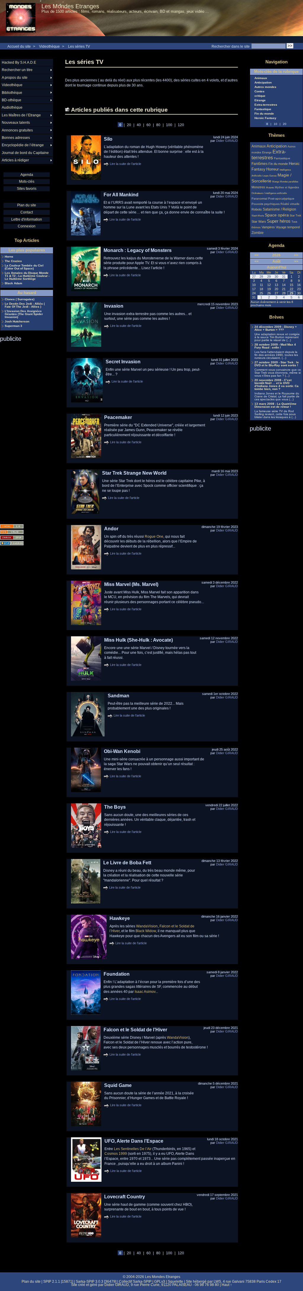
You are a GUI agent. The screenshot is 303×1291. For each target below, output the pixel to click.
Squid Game (118, 1085)
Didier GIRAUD (227, 140)
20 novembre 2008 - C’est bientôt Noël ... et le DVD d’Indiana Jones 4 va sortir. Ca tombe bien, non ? (276, 385)
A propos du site (15, 78)
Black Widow (146, 931)
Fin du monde (264, 113)
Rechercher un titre (17, 70)
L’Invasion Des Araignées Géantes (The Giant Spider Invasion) (24, 314)
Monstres (258, 187)
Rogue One (154, 536)
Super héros (279, 221)
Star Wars (259, 221)
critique (259, 95)
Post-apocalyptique (281, 198)
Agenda (26, 175)
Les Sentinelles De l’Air (133, 1149)
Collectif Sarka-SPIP (135, 1281)
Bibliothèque (12, 93)
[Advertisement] (23, 431)
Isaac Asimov (145, 992)
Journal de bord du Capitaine (25, 153)
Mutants (270, 187)
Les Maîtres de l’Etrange (21, 115)
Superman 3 (13, 326)
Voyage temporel (288, 227)
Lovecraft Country (124, 1196)
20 (129, 125)
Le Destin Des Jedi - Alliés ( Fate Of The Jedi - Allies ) (25, 305)
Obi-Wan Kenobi (122, 751)
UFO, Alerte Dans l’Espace (133, 1141)
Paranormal (259, 198)
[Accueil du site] (21, 18)
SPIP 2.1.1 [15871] (58, 1281)
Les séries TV (79, 46)
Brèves (276, 316)
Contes (259, 91)
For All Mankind (121, 194)
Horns (9, 256)
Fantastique (262, 109)
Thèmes (276, 135)
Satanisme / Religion (279, 209)
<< (256, 255)
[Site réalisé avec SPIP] (12, 543)
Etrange (260, 100)
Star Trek (295, 215)
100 (169, 125)
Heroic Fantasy (265, 118)
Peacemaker (118, 417)
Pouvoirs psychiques (266, 203)
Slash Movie (258, 215)
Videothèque (49, 46)
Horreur (272, 169)
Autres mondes (265, 87)
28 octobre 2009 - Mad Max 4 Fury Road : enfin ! (275, 346)
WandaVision (147, 926)
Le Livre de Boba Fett (127, 862)
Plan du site (26, 205)
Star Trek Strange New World (134, 473)
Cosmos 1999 (115, 1154)
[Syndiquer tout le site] (12, 532)
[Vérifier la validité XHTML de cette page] (12, 526)
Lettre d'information (26, 219)
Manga (275, 181)
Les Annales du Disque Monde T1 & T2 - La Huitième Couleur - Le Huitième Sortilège (27, 276)
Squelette (175, 1281)
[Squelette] (12, 537)
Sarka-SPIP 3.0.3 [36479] (96, 1281)
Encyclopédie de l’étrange (23, 145)
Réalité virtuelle (290, 204)
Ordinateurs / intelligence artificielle (269, 193)
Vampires (268, 227)
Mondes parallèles (289, 181)
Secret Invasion (123, 361)
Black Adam (13, 283)
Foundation (117, 974)
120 (181, 125)
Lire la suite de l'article (125, 164)
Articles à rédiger (15, 160)
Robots (257, 209)
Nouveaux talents (16, 123)
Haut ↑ (227, 1285)
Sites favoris (26, 189)
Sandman (118, 695)
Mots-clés (26, 181)
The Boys (115, 807)
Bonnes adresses (16, 138)
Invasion (113, 306)
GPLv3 (159, 1281)
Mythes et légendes (287, 187)
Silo (108, 139)
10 (275, 124)
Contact (26, 212)
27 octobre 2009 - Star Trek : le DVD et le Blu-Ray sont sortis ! (276, 364)
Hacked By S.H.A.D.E (19, 62)
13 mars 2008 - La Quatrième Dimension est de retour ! (275, 405)
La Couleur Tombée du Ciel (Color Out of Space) (24, 267)
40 (139, 125)
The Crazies (13, 261)
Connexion (27, 226)
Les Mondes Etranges (70, 6)
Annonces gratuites (17, 130)
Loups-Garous (269, 175)
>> (296, 255)
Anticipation (263, 82)
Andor (111, 528)
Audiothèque (12, 107)
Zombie (258, 233)
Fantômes (259, 164)
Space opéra (277, 215)
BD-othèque (11, 100)
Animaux (260, 78)
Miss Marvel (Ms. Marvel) (131, 584)
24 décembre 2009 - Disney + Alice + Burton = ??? (275, 328)
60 (148, 125)
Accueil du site (19, 46)
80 (158, 125)
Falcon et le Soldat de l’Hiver (135, 1029)
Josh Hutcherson (17, 321)
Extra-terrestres (265, 104)
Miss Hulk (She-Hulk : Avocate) (138, 640)
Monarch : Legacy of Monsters (138, 250)
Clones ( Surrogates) (19, 299)
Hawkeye (119, 918)
